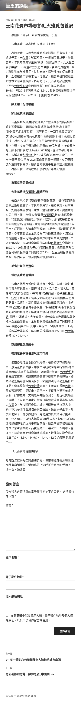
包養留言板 (28, 247)
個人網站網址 (14, 596)
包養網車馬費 (45, 247)
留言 (9, 505)
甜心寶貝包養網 (64, 437)
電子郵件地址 (15, 577)
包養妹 (36, 35)
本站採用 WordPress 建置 (21, 696)
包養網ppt (14, 224)
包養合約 (66, 372)
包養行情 (34, 386)
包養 (25, 57)
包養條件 (28, 155)
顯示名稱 (12, 557)
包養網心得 (16, 326)
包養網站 (49, 215)
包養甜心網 (21, 86)
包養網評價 (24, 353)
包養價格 (60, 298)
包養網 (65, 200)
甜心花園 (15, 136)
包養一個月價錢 (30, 257)
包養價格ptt (53, 224)
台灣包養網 (32, 409)
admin (32, 20)
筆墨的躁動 (17, 5)
